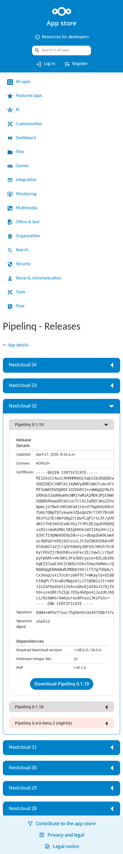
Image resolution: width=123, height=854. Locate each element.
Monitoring (26, 194)
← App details (16, 345)
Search (22, 250)
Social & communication (38, 278)
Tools (20, 292)
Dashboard (26, 138)
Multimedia (26, 208)
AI (17, 109)
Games (22, 166)
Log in (45, 64)
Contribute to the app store (66, 823)
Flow (20, 306)
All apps (23, 82)
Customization (29, 124)
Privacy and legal (65, 835)
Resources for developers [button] (62, 37)
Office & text (27, 222)
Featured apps (29, 96)
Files (20, 152)
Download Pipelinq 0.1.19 (61, 684)
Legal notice (66, 846)
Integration (26, 180)
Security (23, 264)
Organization (28, 236)
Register (76, 64)
